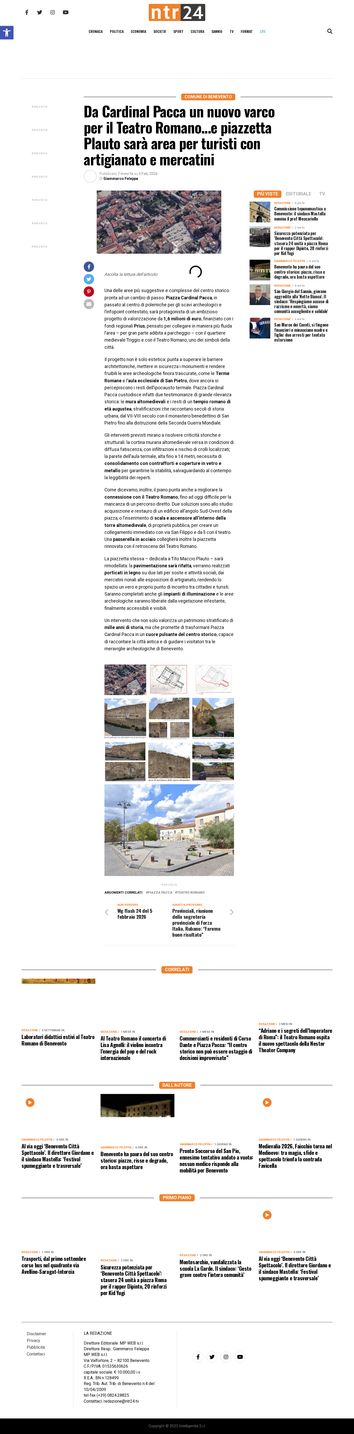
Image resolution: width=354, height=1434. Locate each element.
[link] (6, 32)
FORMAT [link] (247, 31)
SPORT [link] (178, 31)
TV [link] (231, 31)
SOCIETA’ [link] (159, 31)
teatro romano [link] (191, 892)
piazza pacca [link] (160, 892)
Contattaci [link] (36, 1354)
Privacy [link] (33, 1340)
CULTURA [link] (197, 31)
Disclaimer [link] (36, 1333)
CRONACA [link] (96, 31)
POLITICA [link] (117, 31)
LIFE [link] (263, 31)
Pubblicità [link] (36, 1347)
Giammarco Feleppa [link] (120, 178)
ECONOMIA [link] (138, 31)
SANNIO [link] (216, 31)
